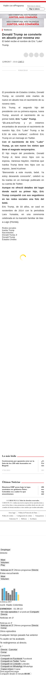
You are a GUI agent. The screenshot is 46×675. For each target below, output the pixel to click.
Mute (3, 560)
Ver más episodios (9, 612)
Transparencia (39, 516)
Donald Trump (8, 237)
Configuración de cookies (24, 516)
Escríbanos (33, 519)
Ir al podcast (23, 612)
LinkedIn (36, 55)
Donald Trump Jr (9, 235)
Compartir (34, 612)
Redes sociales (9, 228)
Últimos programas (22, 570)
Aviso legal (12, 513)
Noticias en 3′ (7, 570)
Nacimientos (7, 233)
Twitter (31, 55)
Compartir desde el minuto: (15, 674)
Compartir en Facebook (11, 659)
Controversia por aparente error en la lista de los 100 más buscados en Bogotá (18, 463)
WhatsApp (41, 55)
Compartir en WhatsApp (11, 666)
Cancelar (13, 650)
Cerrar (4, 628)
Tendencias (8, 30)
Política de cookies (7, 516)
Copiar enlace (7, 669)
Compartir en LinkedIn (11, 664)
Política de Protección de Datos (28, 513)
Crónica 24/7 (6, 602)
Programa (19, 6)
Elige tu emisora (34, 9)
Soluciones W (13, 519)
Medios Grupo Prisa (23, 532)
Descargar (4, 671)
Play (3, 565)
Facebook (26, 55)
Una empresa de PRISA (23, 526)
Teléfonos (24, 519)
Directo (35, 570)
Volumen (5, 562)
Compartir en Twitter (10, 661)
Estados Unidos (9, 239)
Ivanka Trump (8, 230)
